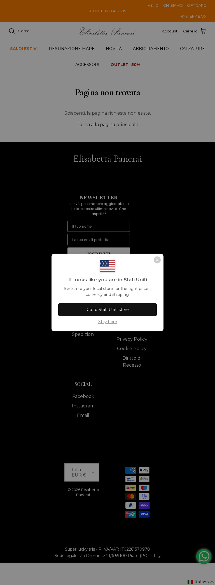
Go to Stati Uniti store (108, 309)
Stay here (107, 321)
